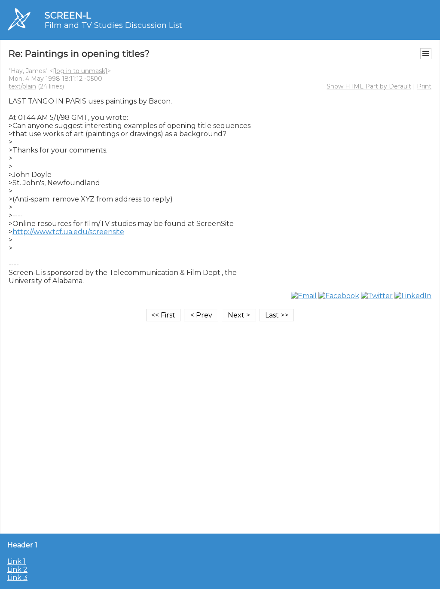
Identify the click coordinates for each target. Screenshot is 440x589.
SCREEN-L (68, 15)
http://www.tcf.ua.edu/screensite (68, 232)
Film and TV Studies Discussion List (113, 25)
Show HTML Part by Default (369, 86)
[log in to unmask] (80, 71)
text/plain (22, 86)
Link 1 (16, 561)
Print (424, 86)
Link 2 (17, 569)
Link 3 (17, 578)
